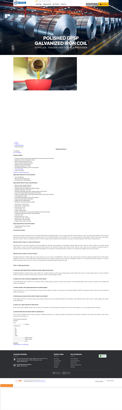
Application (17, 191)
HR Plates (73, 366)
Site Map (56, 366)
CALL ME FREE (24, 344)
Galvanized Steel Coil (75, 360)
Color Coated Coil (74, 358)
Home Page (38, 4)
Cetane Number (18, 208)
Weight (16, 200)
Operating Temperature (20, 189)
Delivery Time (18, 227)
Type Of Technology (19, 192)
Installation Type (18, 188)
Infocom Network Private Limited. (39, 381)
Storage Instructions (19, 211)
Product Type (18, 199)
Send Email (104, 4)
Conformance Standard (20, 213)
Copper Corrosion (19, 221)
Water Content (18, 219)
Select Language (110, 380)
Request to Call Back (18, 172)
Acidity (16, 210)
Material (16, 186)
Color (16, 195)
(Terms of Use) (42, 380)
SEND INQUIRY (17, 344)
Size (16, 197)
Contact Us (63, 4)
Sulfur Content (18, 205)
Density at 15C (18, 218)
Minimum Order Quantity (20, 178)
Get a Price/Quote (17, 152)
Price (16, 177)
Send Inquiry (26, 172)
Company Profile (47, 4)
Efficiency (17, 185)
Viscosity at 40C (18, 216)
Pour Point (17, 207)
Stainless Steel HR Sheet (76, 364)
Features (17, 194)
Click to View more (19, 169)
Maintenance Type (19, 202)
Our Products (56, 4)
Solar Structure (74, 362)
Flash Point (17, 214)
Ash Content (17, 204)
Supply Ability (18, 226)
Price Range (18, 180)
